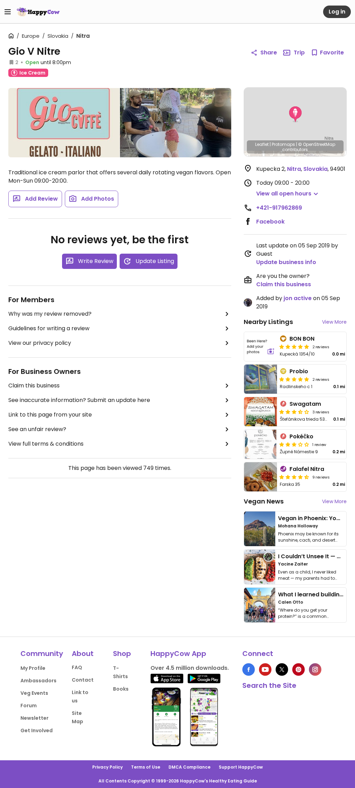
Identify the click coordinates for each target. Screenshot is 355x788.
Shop (122, 653)
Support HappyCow (241, 767)
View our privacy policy (39, 343)
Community (41, 653)
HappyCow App (178, 653)
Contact (83, 679)
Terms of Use (145, 767)
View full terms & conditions (46, 444)
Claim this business (34, 385)
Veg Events (34, 693)
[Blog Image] (259, 528)
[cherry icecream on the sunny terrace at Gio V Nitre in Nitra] (175, 122)
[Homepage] (38, 12)
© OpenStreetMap (316, 144)
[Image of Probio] (260, 379)
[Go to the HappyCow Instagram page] (315, 669)
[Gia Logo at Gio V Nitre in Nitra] (64, 122)
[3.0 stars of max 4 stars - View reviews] (294, 444)
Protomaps (283, 144)
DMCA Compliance (189, 767)
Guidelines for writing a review (48, 328)
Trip (299, 52)
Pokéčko (301, 436)
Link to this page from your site (50, 415)
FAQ (77, 667)
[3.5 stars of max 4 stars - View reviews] (294, 412)
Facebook (270, 222)
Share (268, 52)
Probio (298, 371)
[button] (295, 114)
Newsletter (34, 718)
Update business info (286, 262)
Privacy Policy (107, 767)
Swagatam (305, 404)
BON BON (301, 339)
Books (121, 688)
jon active (298, 298)
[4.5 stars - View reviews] (294, 477)
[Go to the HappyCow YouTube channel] (265, 669)
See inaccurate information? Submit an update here (79, 400)
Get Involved (36, 730)
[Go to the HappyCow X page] (282, 669)
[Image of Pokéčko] (260, 444)
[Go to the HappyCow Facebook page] (248, 669)
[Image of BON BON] (260, 346)
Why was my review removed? (50, 314)
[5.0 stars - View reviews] (294, 346)
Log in (337, 12)
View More (334, 321)
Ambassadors (38, 680)
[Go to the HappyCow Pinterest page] (298, 669)
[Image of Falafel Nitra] (260, 476)
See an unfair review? (37, 429)
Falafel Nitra (306, 469)
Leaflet (262, 144)
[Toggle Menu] (7, 11)
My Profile (32, 668)
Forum (28, 705)
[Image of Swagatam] (260, 411)
